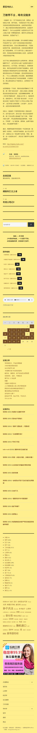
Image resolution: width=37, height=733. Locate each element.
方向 (4, 616)
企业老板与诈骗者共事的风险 (21, 465)
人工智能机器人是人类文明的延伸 (15, 386)
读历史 (7, 578)
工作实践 (7, 547)
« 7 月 (9, 349)
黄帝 (6, 588)
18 (9, 338)
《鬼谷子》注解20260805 (9, 274)
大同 (4, 604)
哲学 (6, 540)
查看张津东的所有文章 (15, 158)
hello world (6, 449)
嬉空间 (18, 604)
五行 (15, 601)
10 (5, 334)
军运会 (29, 601)
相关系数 (14, 622)
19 (14, 338)
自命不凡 (15, 491)
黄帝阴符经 (13, 633)
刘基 (6, 537)
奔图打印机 (11, 604)
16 (32, 334)
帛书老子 (22, 609)
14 (23, 334)
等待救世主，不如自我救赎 (13, 363)
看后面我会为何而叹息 (12, 391)
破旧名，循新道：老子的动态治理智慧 (17, 373)
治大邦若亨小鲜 (10, 368)
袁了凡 (7, 573)
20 (18, 338)
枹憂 (6, 381)
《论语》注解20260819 (8, 264)
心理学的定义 (6, 612)
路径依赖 (15, 473)
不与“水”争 (8, 398)
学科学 (5, 709)
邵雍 (6, 580)
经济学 (7, 568)
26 (14, 341)
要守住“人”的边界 (10, 378)
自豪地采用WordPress (28, 727)
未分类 (7, 560)
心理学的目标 (13, 612)
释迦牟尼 (7, 583)
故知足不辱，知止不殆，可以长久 (15, 396)
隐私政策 (11, 727)
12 (14, 334)
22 (27, 338)
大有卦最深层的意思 (11, 366)
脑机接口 (21, 625)
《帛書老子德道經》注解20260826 (11, 259)
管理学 (24, 622)
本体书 (23, 616)
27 (18, 341)
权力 (27, 616)
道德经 (24, 630)
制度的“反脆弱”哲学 (18, 412)
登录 (18, 178)
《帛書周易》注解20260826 (10, 254)
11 (9, 334)
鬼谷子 (7, 585)
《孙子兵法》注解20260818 (10, 278)
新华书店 (22, 612)
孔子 (6, 542)
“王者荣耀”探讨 (17, 434)
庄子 (6, 550)
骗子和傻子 (15, 506)
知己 (17, 622)
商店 (4, 722)
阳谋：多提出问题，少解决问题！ (23, 457)
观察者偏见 (16, 630)
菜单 (32, 6)
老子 (6, 570)
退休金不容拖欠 (17, 418)
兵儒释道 (6, 682)
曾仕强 (9, 615)
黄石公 (7, 590)
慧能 (6, 555)
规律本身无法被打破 (21, 449)
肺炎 (14, 626)
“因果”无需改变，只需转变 (20, 426)
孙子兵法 (8, 608)
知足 (20, 622)
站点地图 (5, 727)
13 (18, 334)
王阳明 (11, 619)
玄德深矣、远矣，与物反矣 (13, 376)
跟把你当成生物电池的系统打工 (15, 388)
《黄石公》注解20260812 (9, 269)
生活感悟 (23, 165)
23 (32, 338)
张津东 (7, 165)
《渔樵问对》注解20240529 (10, 283)
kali (11, 601)
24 (5, 341)
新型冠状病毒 (28, 612)
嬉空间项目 (23, 604)
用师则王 (21, 619)
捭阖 (18, 612)
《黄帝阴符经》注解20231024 (10, 288)
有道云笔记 (17, 616)
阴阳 (4, 634)
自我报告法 (5, 630)
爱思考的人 (8, 6)
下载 (19, 254)
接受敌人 (15, 514)
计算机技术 (8, 575)
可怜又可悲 (15, 442)
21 (23, 338)
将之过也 (16, 609)
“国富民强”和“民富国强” (20, 498)
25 (9, 341)
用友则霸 (16, 619)
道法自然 (29, 630)
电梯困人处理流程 (7, 622)
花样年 (11, 630)
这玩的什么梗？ (10, 393)
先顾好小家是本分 (10, 383)
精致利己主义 (30, 165)
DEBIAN (6, 601)
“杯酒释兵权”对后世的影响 (13, 371)
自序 (28, 626)
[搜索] (31, 224)
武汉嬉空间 (5, 619)
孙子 (6, 545)
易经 (6, 558)
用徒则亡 (26, 619)
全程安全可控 (22, 601)
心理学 (7, 552)
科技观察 (7, 565)
